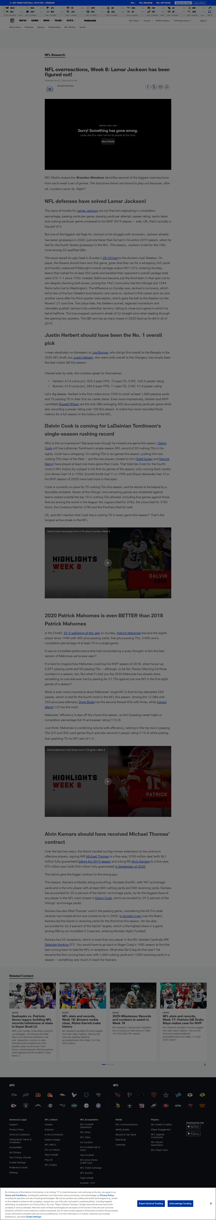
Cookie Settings (33, 1216)
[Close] (210, 1203)
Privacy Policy (107, 1195)
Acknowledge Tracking (180, 1203)
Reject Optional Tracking (151, 1203)
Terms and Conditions (16, 1195)
